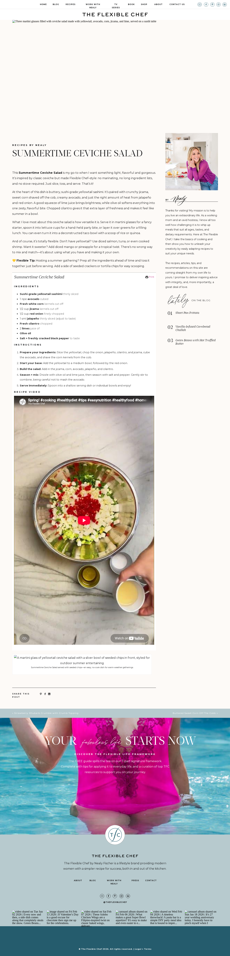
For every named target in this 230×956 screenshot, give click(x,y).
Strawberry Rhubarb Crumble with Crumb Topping (46, 713)
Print (151, 276)
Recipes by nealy (29, 145)
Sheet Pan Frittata (187, 312)
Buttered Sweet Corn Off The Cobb (194, 713)
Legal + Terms (143, 949)
